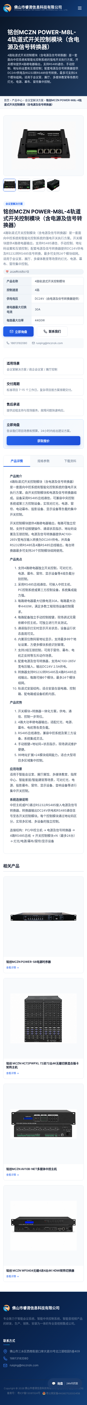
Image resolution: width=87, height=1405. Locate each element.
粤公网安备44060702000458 (63, 1393)
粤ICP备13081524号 (28, 1393)
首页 (6, 100)
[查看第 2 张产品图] (24, 185)
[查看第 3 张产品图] (38, 185)
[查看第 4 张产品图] (53, 185)
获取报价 (43, 441)
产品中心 (17, 100)
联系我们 (55, 331)
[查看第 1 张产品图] (9, 185)
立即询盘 (21, 332)
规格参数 (43, 461)
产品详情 (17, 461)
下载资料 (70, 461)
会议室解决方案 (34, 100)
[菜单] (80, 8)
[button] (65, 1383)
